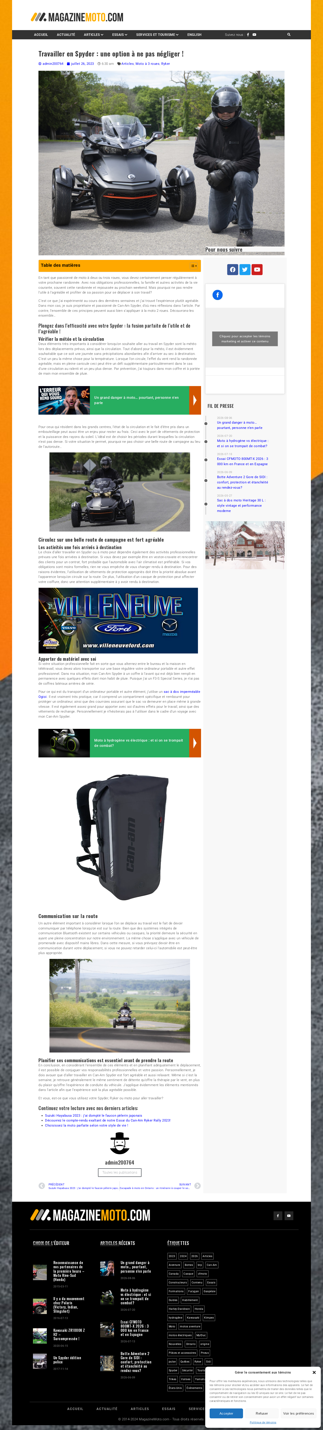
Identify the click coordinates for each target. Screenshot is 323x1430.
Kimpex (209, 1316)
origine (204, 1343)
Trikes (172, 1378)
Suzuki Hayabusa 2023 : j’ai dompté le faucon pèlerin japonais (93, 1114)
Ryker (165, 64)
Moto (172, 1325)
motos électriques (180, 1334)
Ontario (191, 1343)
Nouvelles (175, 1343)
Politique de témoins (263, 1422)
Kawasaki (193, 1316)
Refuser (262, 1413)
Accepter (226, 1413)
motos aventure (190, 1325)
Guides (173, 1299)
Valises (186, 1378)
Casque (188, 1272)
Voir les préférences (298, 1413)
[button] (314, 1372)
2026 (194, 1255)
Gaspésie (209, 1290)
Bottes (189, 1264)
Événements (194, 1387)
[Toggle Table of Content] (191, 266)
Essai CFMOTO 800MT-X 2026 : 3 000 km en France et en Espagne (135, 1327)
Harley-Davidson (179, 1308)
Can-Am (212, 1264)
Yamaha (200, 1378)
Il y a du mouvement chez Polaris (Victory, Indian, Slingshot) (69, 1304)
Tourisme (203, 1369)
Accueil (41, 35)
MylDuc (201, 1334)
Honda (199, 1308)
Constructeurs (178, 1281)
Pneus (205, 1352)
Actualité (66, 35)
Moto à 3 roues (148, 64)
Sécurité (187, 1369)
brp (200, 1264)
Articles (92, 35)
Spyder (173, 1369)
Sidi (208, 1360)
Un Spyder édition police (67, 1359)
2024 (183, 1255)
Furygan (193, 1290)
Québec (185, 1360)
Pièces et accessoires (182, 1352)
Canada (174, 1272)
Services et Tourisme (155, 35)
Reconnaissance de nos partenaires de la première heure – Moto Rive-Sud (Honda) (69, 1270)
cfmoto (202, 1272)
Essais (211, 1281)
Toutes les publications (119, 1172)
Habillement (190, 1299)
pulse (172, 1360)
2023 (172, 1255)
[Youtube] (257, 269)
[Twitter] (245, 269)
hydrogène (175, 1316)
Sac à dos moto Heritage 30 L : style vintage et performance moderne (241, 505)
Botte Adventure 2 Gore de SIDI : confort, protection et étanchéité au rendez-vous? (242, 482)
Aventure (174, 1264)
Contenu (197, 1281)
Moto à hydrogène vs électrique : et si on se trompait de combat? (136, 1296)
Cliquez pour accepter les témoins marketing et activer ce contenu (245, 338)
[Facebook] (232, 269)
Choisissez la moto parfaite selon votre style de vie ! (86, 1124)
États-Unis (175, 1387)
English (194, 35)
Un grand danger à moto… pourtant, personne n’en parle (136, 1266)
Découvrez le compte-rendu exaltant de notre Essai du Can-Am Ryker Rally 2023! (108, 1119)
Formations (176, 1290)
